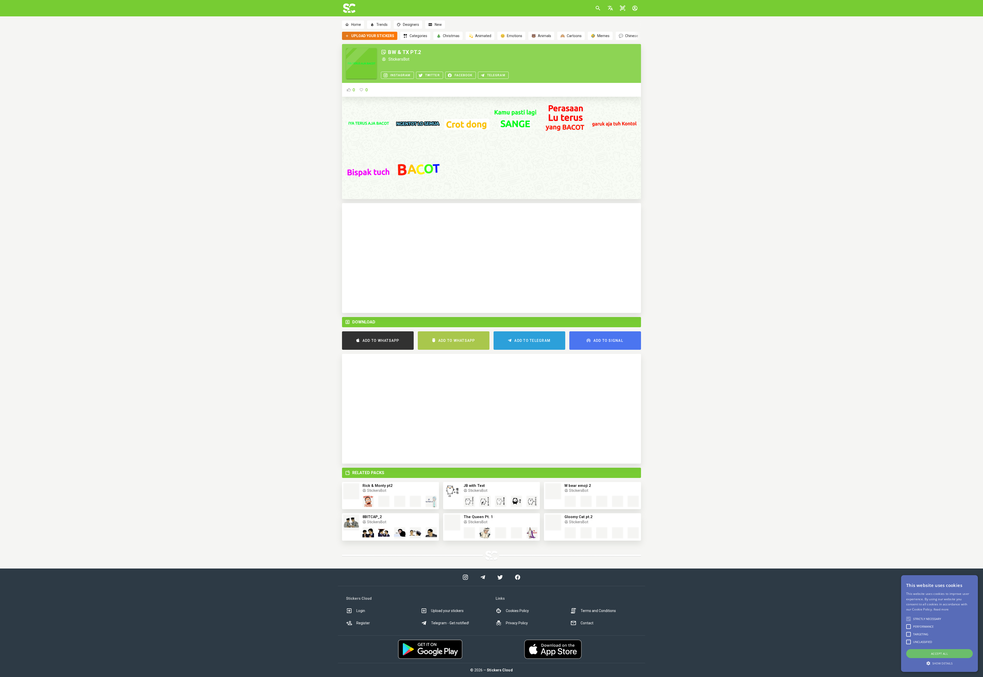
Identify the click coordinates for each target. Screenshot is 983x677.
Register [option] (363, 623)
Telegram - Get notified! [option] (450, 623)
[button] (610, 8)
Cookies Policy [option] (517, 611)
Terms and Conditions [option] (598, 611)
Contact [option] (587, 623)
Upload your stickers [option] (447, 611)
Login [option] (360, 611)
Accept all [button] (939, 654)
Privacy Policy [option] (517, 623)
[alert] (939, 623)
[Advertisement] (491, 258)
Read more (941, 609)
